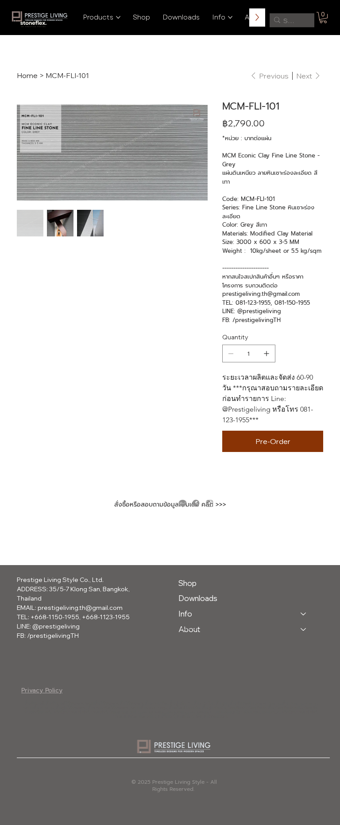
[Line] (182, 503)
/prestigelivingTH (53, 636)
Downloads (197, 598)
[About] (304, 629)
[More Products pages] (118, 17)
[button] (323, 17)
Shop (187, 583)
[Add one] (266, 353)
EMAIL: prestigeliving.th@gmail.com (70, 608)
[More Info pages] (230, 17)
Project (186, 627)
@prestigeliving (56, 626)
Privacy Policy (41, 690)
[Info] (304, 614)
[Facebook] (196, 503)
